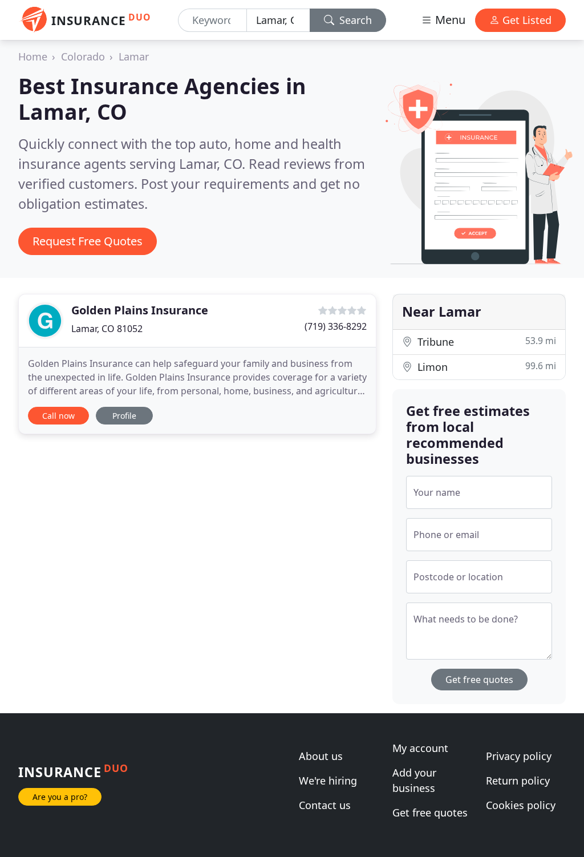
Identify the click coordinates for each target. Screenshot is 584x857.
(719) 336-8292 (336, 326)
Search (354, 20)
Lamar (134, 56)
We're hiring (328, 780)
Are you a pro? (60, 796)
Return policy (518, 780)
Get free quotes (479, 679)
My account (420, 748)
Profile (124, 415)
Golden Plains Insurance (139, 310)
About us (321, 756)
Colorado (83, 56)
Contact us (325, 805)
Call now (58, 415)
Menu (448, 19)
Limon (485, 366)
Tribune (485, 341)
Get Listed (525, 20)
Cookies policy (520, 805)
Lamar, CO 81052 (107, 328)
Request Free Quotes (88, 241)
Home (32, 56)
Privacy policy (518, 756)
